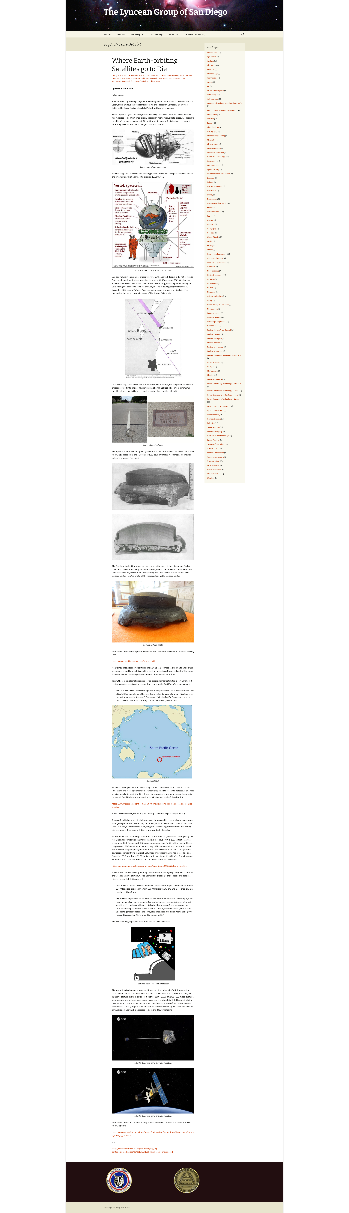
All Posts (134, 75)
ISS (170, 78)
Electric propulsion (214, 186)
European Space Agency (122, 78)
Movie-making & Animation (218, 304)
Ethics (209, 207)
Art (208, 86)
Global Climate (213, 237)
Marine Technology (214, 275)
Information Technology (216, 254)
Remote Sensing (214, 419)
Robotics (211, 423)
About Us (108, 34)
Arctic (209, 82)
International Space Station (157, 78)
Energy (210, 195)
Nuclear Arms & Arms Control (219, 330)
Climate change (213, 144)
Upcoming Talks (138, 34)
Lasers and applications (216, 262)
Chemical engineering (216, 135)
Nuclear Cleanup (213, 334)
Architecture (212, 78)
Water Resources (214, 474)
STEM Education (213, 448)
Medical (210, 287)
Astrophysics (212, 99)
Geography (211, 228)
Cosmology (211, 161)
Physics (210, 375)
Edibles (210, 182)
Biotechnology (213, 127)
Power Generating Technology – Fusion (223, 395)
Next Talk (121, 34)
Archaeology (212, 73)
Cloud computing (214, 148)
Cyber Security (213, 169)
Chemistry (211, 140)
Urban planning (213, 465)
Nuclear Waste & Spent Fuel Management (224, 355)
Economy (211, 178)
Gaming (210, 220)
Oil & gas (210, 366)
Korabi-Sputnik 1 (179, 78)
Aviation (210, 118)
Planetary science (214, 379)
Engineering (212, 199)
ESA (190, 75)
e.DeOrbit (184, 75)
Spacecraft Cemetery (130, 81)
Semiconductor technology (218, 435)
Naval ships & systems (216, 321)
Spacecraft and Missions (149, 75)
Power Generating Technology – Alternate (224, 383)
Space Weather (213, 440)
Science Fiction (213, 427)
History (210, 245)
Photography (212, 371)
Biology (210, 123)
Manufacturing (213, 271)
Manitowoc (116, 81)
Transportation (213, 461)
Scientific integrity (214, 431)
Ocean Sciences (213, 362)
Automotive (212, 114)
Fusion (210, 216)
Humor (210, 249)
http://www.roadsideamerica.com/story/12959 (133, 661)
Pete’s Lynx (174, 34)
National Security (214, 317)
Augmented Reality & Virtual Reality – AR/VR (225, 103)
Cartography (212, 131)
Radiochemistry (213, 414)
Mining (209, 300)
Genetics (211, 224)
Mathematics (212, 283)
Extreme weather (214, 211)
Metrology (211, 292)
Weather (210, 478)
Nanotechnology (214, 313)
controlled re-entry (171, 75)
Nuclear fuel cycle (214, 338)
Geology (210, 233)
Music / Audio (212, 309)
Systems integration (215, 452)
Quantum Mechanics (215, 410)
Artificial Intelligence (215, 90)
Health (209, 241)
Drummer (156, 81)
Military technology (215, 296)
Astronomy (211, 94)
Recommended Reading (194, 34)
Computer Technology (216, 157)
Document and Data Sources (218, 173)
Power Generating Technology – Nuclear (223, 399)
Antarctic (211, 69)
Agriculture (211, 56)
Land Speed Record (215, 258)
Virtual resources (214, 469)
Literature (211, 266)
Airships (210, 61)
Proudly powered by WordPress (117, 1207)
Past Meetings (157, 34)
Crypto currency (213, 165)
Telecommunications (215, 457)
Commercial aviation (215, 152)
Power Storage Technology (218, 406)
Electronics (211, 190)
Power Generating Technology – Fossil (222, 390)
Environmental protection (217, 203)
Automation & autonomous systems (221, 110)
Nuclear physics (213, 342)
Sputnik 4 (144, 81)
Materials (211, 279)
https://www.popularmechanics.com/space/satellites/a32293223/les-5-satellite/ (149, 866)
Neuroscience (213, 326)
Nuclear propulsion (214, 351)
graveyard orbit (139, 78)
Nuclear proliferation (215, 347)
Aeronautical (212, 52)
